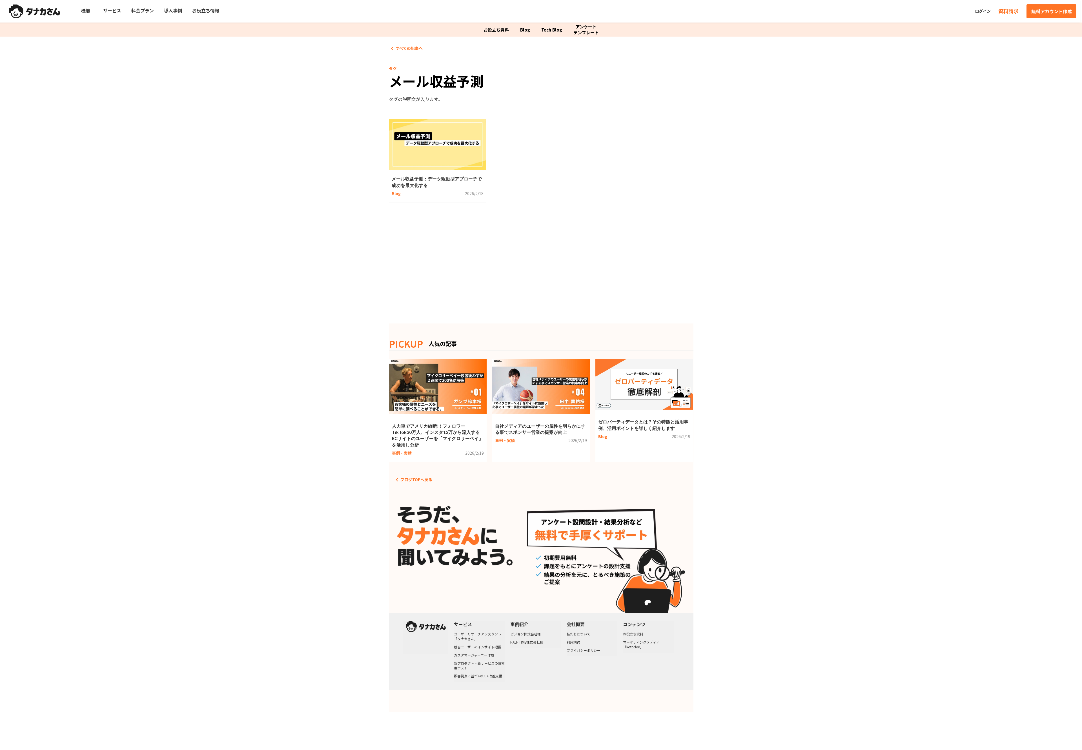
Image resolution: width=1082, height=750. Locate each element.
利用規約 (573, 642)
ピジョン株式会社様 (525, 634)
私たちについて (578, 634)
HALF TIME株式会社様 (526, 642)
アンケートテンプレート (586, 29)
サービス (112, 10)
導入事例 (173, 10)
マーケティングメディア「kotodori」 (641, 644)
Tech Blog (551, 30)
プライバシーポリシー (583, 650)
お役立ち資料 (496, 30)
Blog (525, 30)
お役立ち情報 (205, 10)
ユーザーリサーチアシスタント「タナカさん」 (477, 636)
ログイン (983, 11)
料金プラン (142, 10)
